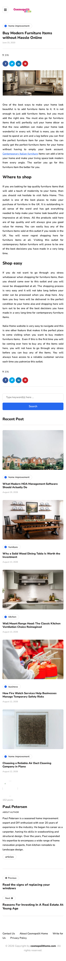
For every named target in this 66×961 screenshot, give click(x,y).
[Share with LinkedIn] (18, 64)
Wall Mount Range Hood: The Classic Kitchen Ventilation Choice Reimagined (32, 625)
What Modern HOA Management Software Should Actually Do (30, 485)
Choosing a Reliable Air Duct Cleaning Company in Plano (27, 764)
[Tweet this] (12, 64)
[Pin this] (25, 64)
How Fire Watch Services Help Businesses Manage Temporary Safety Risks (30, 695)
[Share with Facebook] (5, 64)
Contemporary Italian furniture (20, 153)
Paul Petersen (15, 806)
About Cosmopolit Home (34, 933)
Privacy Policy (18, 938)
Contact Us (9, 933)
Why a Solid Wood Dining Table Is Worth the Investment (31, 555)
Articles (9, 857)
